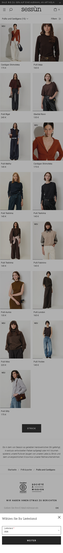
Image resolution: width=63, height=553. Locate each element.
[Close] (59, 517)
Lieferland (8, 528)
